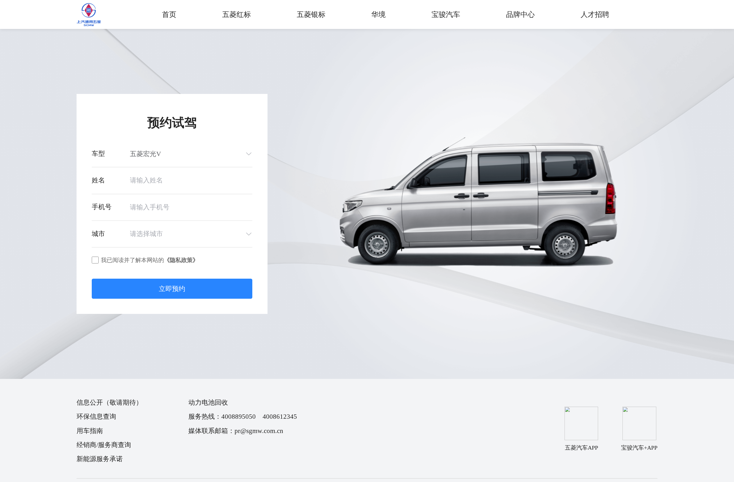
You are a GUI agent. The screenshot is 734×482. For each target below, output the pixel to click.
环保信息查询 (96, 416)
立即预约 (172, 288)
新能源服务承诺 (100, 459)
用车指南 (90, 430)
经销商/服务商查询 (104, 444)
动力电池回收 (208, 402)
